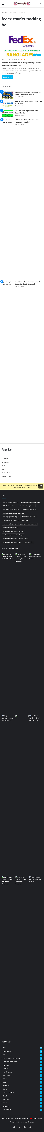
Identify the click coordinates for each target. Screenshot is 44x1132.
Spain (5, 1103)
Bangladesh (7, 1051)
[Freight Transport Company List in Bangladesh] (8, 795)
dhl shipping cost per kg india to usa (13, 513)
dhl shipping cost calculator (11, 509)
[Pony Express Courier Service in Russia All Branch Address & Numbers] (35, 956)
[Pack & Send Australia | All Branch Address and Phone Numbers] (22, 956)
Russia (5, 1079)
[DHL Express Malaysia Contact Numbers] (35, 633)
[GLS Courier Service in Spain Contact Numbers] (8, 633)
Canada (5, 1068)
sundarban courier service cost (12, 542)
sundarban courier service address (13, 531)
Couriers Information (10, 1062)
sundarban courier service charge (13, 535)
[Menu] (3, 4)
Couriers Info (36, 1118)
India (4, 1055)
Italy (4, 1082)
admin (5, 59)
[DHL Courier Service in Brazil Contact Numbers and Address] (35, 795)
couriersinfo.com (28, 1122)
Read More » (7, 77)
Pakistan (6, 1099)
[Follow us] (41, 486)
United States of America (11, 1058)
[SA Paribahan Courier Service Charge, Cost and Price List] (7, 104)
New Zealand (7, 1072)
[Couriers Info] (22, 3)
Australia (6, 1065)
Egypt (5, 1089)
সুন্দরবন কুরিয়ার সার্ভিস (28, 542)
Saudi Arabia (7, 1109)
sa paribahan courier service (28, 524)
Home (5, 12)
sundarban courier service (10, 527)
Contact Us (5, 462)
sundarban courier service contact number (15, 538)
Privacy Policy (6, 473)
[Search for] (41, 4)
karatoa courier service (10, 524)
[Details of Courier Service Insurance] (22, 795)
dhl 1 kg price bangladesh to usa (30, 502)
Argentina (6, 1086)
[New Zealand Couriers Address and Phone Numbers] (8, 956)
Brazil (5, 1096)
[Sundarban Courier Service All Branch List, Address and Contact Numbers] (7, 95)
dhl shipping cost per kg (29, 509)
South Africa (7, 1075)
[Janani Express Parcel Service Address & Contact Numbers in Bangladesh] (7, 361)
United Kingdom (8, 1092)
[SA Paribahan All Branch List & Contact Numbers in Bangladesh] (7, 199)
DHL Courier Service (9, 506)
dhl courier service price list (26, 506)
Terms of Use (6, 476)
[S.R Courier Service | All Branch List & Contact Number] (7, 113)
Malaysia (6, 1106)
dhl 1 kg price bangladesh (10, 502)
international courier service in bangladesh (15, 520)
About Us (5, 459)
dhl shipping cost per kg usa (11, 517)
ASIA (4, 1048)
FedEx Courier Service (29, 517)
